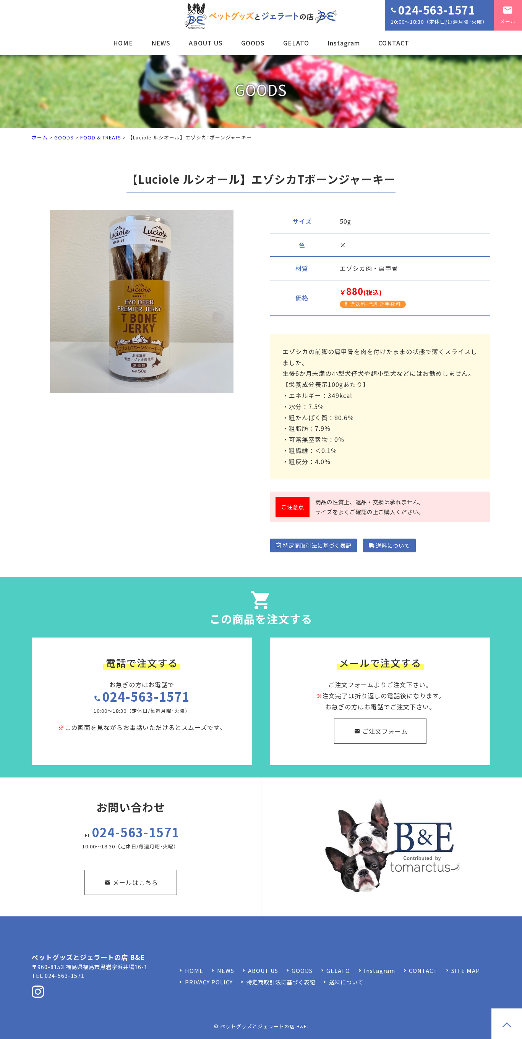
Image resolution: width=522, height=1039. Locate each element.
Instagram (343, 42)
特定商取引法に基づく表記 (317, 545)
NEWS (160, 42)
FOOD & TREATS (100, 137)
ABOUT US (206, 42)
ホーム (40, 137)
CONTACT (393, 42)
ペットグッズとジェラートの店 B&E (263, 1026)
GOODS (253, 42)
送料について (393, 545)
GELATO (296, 42)
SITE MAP (465, 970)
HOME (123, 42)
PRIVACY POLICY (208, 982)
